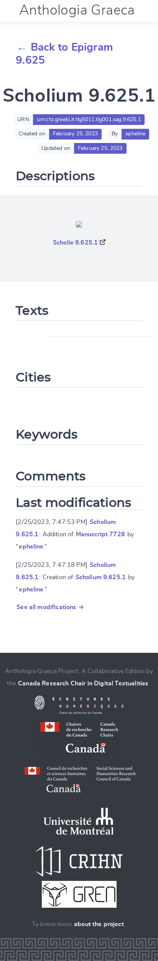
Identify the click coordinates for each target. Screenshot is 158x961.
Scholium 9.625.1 (101, 577)
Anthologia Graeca (77, 10)
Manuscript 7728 (100, 534)
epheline (31, 547)
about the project (99, 924)
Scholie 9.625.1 (75, 243)
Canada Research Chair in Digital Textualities (83, 683)
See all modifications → (50, 607)
